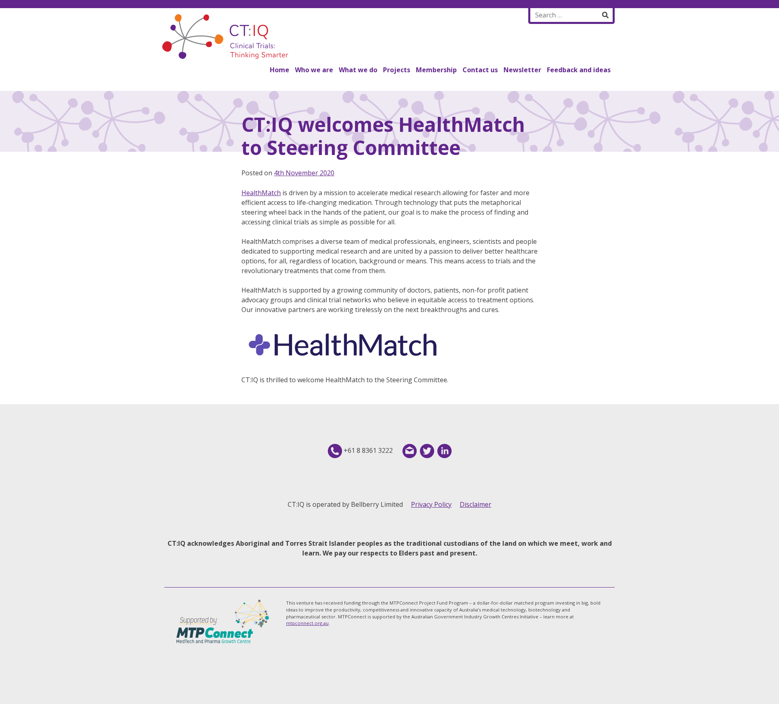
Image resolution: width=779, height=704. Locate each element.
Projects (396, 69)
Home (279, 69)
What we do (358, 69)
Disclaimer (475, 504)
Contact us (480, 69)
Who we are (314, 69)
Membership (436, 69)
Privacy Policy (431, 504)
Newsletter (522, 69)
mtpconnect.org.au (307, 623)
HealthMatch (261, 192)
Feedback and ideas (579, 69)
